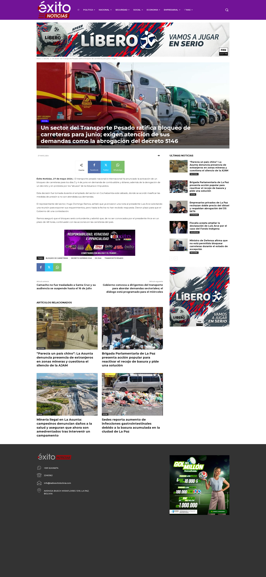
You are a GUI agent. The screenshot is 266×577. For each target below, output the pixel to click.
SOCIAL (46, 58)
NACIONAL (41, 348)
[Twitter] (49, 267)
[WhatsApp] (57, 267)
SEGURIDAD (194, 232)
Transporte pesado (113, 258)
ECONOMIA (194, 215)
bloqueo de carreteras (57, 258)
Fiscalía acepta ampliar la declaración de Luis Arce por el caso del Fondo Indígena (208, 226)
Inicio (39, 58)
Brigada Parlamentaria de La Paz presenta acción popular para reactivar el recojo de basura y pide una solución (130, 359)
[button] (226, 9)
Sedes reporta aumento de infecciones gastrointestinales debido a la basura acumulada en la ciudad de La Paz (131, 425)
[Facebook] (41, 267)
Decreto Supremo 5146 (81, 258)
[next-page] (175, 258)
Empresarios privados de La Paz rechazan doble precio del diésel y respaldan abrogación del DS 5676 (209, 207)
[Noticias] (54, 10)
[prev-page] (171, 258)
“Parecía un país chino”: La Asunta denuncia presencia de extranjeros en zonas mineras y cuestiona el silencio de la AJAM (65, 359)
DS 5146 (98, 258)
